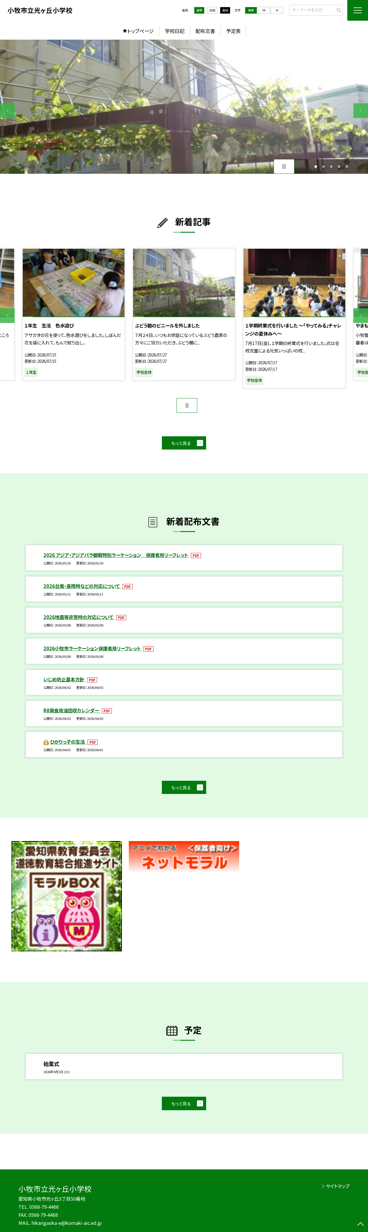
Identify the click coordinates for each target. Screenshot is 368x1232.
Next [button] (360, 110)
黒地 (225, 10)
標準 (251, 10)
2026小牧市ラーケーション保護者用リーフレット (92, 648)
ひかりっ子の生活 (68, 741)
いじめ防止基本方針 (64, 679)
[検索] (338, 10)
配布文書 (205, 30)
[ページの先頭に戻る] (360, 1224)
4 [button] (339, 166)
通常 (199, 10)
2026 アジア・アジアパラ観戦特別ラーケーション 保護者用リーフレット (116, 555)
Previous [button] (7, 110)
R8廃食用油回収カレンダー (71, 710)
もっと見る (181, 443)
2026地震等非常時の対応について (78, 617)
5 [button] (347, 166)
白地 (212, 10)
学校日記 (174, 30)
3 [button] (331, 166)
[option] (184, 107)
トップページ (140, 30)
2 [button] (323, 166)
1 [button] (315, 166)
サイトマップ (338, 1186)
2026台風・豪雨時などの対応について (82, 586)
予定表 (233, 30)
